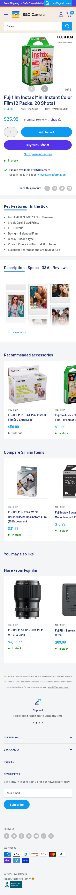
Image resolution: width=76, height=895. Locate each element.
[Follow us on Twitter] (14, 836)
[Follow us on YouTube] (36, 836)
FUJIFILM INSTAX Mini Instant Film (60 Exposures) (27, 417)
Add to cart (46, 132)
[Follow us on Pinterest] (29, 836)
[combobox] (33, 26)
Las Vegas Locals (61, 3)
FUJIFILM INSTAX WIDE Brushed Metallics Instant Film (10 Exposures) (27, 516)
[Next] (44, 88)
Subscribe (17, 804)
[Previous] (31, 88)
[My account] (61, 14)
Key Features (15, 206)
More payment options (38, 154)
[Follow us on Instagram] (21, 836)
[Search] (67, 26)
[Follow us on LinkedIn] (51, 836)
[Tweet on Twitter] (62, 188)
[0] (68, 14)
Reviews (60, 267)
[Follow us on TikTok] (43, 836)
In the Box (39, 206)
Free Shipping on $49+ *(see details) (23, 3)
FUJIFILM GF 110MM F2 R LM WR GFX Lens (25, 632)
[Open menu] (6, 14)
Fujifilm (9, 109)
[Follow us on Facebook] (6, 836)
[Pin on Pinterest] (54, 188)
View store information (52, 174)
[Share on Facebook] (47, 188)
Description (14, 267)
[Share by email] (69, 188)
